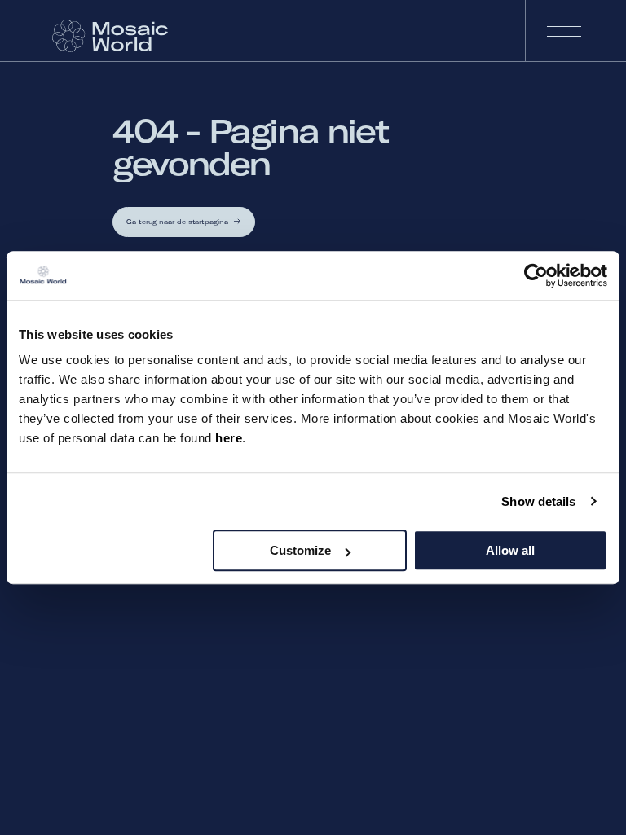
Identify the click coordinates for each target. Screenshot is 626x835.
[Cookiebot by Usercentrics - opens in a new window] (536, 275)
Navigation (563, 30)
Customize (300, 550)
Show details (538, 501)
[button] (183, 222)
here (228, 438)
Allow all (510, 550)
